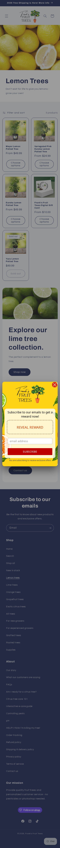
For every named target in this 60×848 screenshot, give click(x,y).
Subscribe (30, 451)
